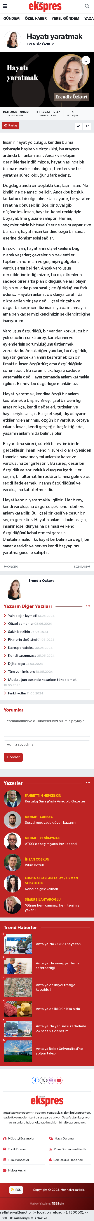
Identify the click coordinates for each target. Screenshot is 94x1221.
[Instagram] (51, 1080)
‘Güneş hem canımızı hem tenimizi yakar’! (52, 908)
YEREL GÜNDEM (65, 19)
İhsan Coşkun (37, 859)
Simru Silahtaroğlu (43, 899)
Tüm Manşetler (18, 1160)
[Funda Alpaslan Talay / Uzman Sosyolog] (12, 884)
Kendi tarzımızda (22, 656)
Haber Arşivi (17, 1170)
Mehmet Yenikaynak (42, 838)
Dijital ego (17, 664)
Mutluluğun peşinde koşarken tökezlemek (42, 680)
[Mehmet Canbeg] (12, 820)
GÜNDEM (11, 19)
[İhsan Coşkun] (12, 862)
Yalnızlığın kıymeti (23, 616)
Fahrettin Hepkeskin (43, 795)
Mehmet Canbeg (39, 817)
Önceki (12, 566)
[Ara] (87, 6)
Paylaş (13, 125)
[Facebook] (35, 1080)
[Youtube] (59, 1080)
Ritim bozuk (34, 865)
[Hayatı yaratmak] (47, 79)
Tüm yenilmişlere (22, 672)
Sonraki (80, 566)
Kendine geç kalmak (41, 889)
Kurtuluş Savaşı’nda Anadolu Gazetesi (55, 801)
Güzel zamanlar (21, 624)
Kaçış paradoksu (21, 648)
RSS (18, 1189)
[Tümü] (88, 783)
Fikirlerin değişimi (22, 640)
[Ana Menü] (5, 6)
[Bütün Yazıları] (88, 606)
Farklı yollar (17, 693)
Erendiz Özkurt (41, 44)
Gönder (13, 757)
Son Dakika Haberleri (68, 1160)
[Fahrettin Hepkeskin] (12, 798)
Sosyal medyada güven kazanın (50, 823)
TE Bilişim (57, 1203)
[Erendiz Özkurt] (12, 39)
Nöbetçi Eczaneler (21, 1138)
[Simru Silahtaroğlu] (12, 905)
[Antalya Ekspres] (45, 6)
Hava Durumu (64, 1138)
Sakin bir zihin (19, 632)
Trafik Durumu (17, 1149)
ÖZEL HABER (36, 19)
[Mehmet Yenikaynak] (12, 841)
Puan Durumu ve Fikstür (70, 1149)
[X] (43, 1080)
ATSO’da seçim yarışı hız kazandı (51, 844)
